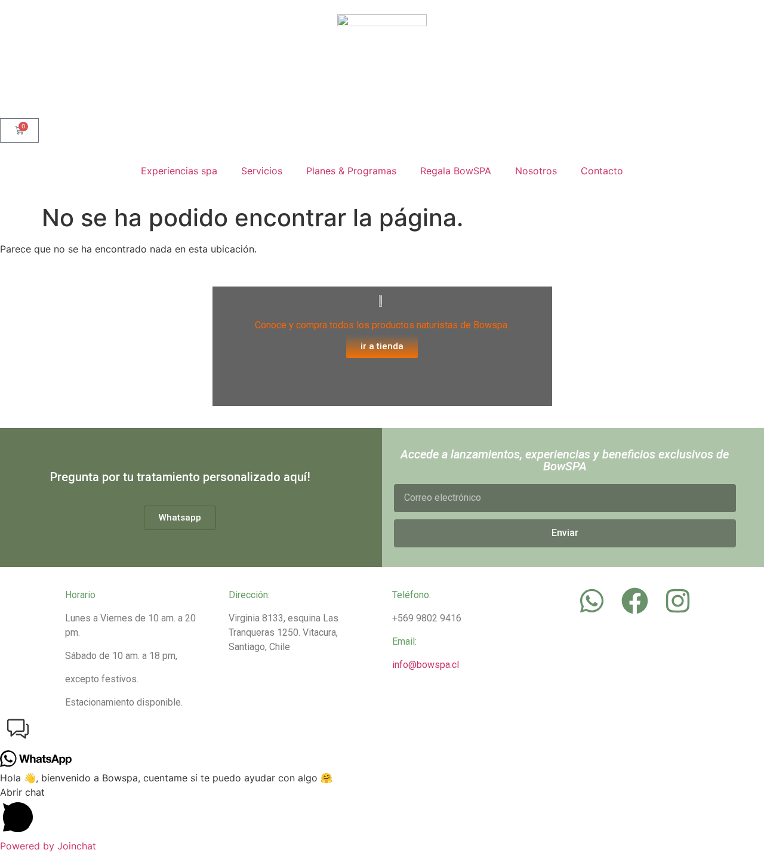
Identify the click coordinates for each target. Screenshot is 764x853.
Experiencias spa (179, 171)
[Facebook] (634, 600)
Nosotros (536, 171)
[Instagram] (677, 600)
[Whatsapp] (591, 600)
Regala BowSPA (455, 171)
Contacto (602, 171)
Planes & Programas (351, 171)
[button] (382, 730)
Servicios (261, 171)
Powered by (48, 846)
